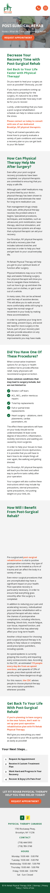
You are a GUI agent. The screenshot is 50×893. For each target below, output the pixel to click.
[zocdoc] (28, 818)
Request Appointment (18, 37)
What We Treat (17, 31)
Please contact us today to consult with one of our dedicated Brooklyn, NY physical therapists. (25, 124)
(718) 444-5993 (25, 842)
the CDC (27, 680)
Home (5, 31)
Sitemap (36, 885)
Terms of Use (28, 888)
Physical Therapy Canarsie (25, 824)
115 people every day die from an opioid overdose (24, 666)
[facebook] (22, 818)
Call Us (38, 8)
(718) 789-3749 (25, 846)
